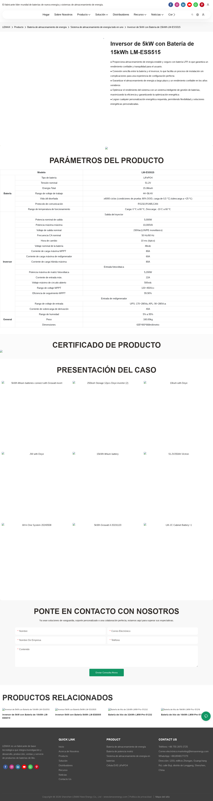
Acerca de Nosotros (69, 751)
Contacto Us (65, 779)
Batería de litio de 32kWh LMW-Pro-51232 (130, 714)
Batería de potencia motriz (119, 751)
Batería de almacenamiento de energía (47, 27)
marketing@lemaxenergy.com (193, 751)
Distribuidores (66, 765)
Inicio (61, 746)
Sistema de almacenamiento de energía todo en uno (96, 27)
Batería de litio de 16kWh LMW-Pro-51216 (183, 714)
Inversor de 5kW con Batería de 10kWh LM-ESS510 (25, 716)
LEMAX (6, 27)
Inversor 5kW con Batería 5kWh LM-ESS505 (78, 714)
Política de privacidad (140, 796)
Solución (63, 760)
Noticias (63, 774)
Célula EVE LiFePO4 (117, 765)
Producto (18, 27)
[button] (174, 14)
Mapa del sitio (162, 796)
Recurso (63, 770)
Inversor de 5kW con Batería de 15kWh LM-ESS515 (153, 27)
